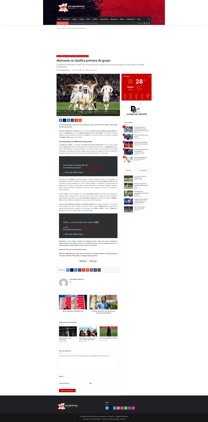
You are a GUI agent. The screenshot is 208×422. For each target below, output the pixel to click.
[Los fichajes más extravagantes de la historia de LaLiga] (128, 194)
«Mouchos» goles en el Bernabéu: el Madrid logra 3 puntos (141, 185)
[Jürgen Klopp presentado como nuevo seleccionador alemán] (88, 331)
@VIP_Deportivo (112, 253)
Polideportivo (130, 19)
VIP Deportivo (76, 255)
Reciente (128, 170)
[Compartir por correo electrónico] (95, 270)
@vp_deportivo (92, 255)
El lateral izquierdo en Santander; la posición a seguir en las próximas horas (141, 128)
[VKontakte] (91, 270)
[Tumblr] (72, 120)
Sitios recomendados (95, 419)
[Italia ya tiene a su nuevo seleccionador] (68, 331)
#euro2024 (99, 165)
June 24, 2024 (89, 172)
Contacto (122, 419)
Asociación (66, 19)
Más (138, 19)
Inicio (59, 19)
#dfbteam (91, 165)
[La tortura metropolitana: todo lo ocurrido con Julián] (128, 144)
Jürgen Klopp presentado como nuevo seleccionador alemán (87, 338)
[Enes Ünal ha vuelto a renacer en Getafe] (128, 209)
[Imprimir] (99, 270)
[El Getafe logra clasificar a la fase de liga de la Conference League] (128, 152)
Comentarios (143, 170)
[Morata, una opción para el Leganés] (128, 137)
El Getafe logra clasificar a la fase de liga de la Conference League (141, 151)
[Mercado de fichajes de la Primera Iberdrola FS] (128, 159)
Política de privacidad (114, 419)
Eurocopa (73, 56)
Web (90, 383)
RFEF (88, 19)
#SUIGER (71, 227)
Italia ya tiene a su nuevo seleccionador (65, 338)
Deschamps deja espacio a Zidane (108, 338)
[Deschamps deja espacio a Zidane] (108, 331)
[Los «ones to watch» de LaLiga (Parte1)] (128, 179)
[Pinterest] (76, 120)
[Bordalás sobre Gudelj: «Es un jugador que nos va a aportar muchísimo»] (128, 201)
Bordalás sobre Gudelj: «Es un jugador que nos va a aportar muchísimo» (87, 23)
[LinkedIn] (68, 120)
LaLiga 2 (81, 19)
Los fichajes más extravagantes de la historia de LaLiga (141, 193)
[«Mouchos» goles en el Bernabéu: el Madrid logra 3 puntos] (128, 186)
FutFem (95, 19)
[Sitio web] (71, 282)
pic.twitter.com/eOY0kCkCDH (92, 168)
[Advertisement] (104, 42)
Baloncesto (114, 19)
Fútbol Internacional (83, 56)
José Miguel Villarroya (64, 70)
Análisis (63, 28)
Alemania (83, 261)
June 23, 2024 (89, 234)
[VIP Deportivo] (71, 7)
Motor (122, 19)
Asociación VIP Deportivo (122, 416)
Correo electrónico (64, 383)
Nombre (61, 376)
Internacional (104, 19)
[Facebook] (60, 120)
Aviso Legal (104, 419)
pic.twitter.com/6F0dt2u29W (92, 230)
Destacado (66, 56)
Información (86, 419)
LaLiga (74, 19)
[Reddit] (80, 120)
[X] (64, 120)
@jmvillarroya (70, 253)
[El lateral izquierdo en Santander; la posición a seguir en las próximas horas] (128, 129)
